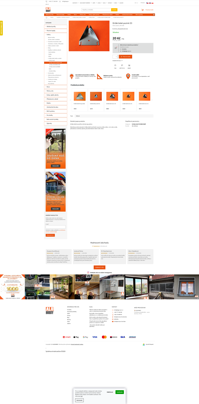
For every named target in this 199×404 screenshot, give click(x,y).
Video (115, 3)
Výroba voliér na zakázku (54, 39)
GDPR (94, 3)
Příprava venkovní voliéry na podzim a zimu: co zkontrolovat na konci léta (98, 310)
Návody (110, 3)
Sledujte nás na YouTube (120, 321)
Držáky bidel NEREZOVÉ (54, 65)
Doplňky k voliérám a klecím (54, 50)
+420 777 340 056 (118, 312)
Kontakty (75, 3)
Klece (48, 87)
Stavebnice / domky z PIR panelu (55, 44)
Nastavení (79, 400)
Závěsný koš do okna (52, 107)
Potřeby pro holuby (52, 79)
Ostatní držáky (52, 71)
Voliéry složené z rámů (53, 46)
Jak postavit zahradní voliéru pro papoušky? (97, 325)
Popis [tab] (71, 116)
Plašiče (49, 103)
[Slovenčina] (150, 3)
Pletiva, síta (50, 91)
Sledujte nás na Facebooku (120, 317)
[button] (70, 100)
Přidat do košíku (127, 56)
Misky (49, 56)
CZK (136, 3)
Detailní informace (117, 60)
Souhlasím (120, 392)
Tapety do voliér (52, 81)
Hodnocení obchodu (99, 242)
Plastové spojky (51, 31)
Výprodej (49, 123)
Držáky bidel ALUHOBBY (54, 67)
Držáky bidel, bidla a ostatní (54, 58)
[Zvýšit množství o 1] (118, 56)
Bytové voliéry (51, 37)
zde (81, 396)
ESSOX (99, 3)
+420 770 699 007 (118, 314)
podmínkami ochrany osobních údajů (55, 231)
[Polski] (152, 3)
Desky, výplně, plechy (52, 95)
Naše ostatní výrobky (52, 119)
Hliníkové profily (51, 27)
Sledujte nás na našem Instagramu (101, 272)
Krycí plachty (51, 83)
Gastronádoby (51, 52)
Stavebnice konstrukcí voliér (54, 41)
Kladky (50, 54)
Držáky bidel (52, 60)
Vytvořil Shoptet (149, 344)
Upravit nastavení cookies (77, 344)
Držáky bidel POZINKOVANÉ (55, 62)
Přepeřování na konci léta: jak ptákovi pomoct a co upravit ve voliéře (98, 321)
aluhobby (116, 319)
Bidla (50, 69)
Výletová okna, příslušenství (54, 75)
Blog (104, 3)
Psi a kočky (50, 115)
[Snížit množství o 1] (118, 57)
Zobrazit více (99, 267)
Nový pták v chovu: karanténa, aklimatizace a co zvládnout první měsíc (98, 314)
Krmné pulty (51, 73)
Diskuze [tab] (78, 116)
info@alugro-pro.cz (126, 51)
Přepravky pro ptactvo (53, 77)
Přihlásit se (50, 235)
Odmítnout (110, 392)
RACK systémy (51, 111)
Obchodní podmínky (85, 3)
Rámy (49, 48)
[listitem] (79, 100)
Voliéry (49, 35)
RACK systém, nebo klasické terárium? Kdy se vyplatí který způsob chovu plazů (98, 318)
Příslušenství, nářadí (52, 99)
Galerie (121, 3)
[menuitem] (49, 14)
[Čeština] (147, 3)
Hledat (114, 9)
